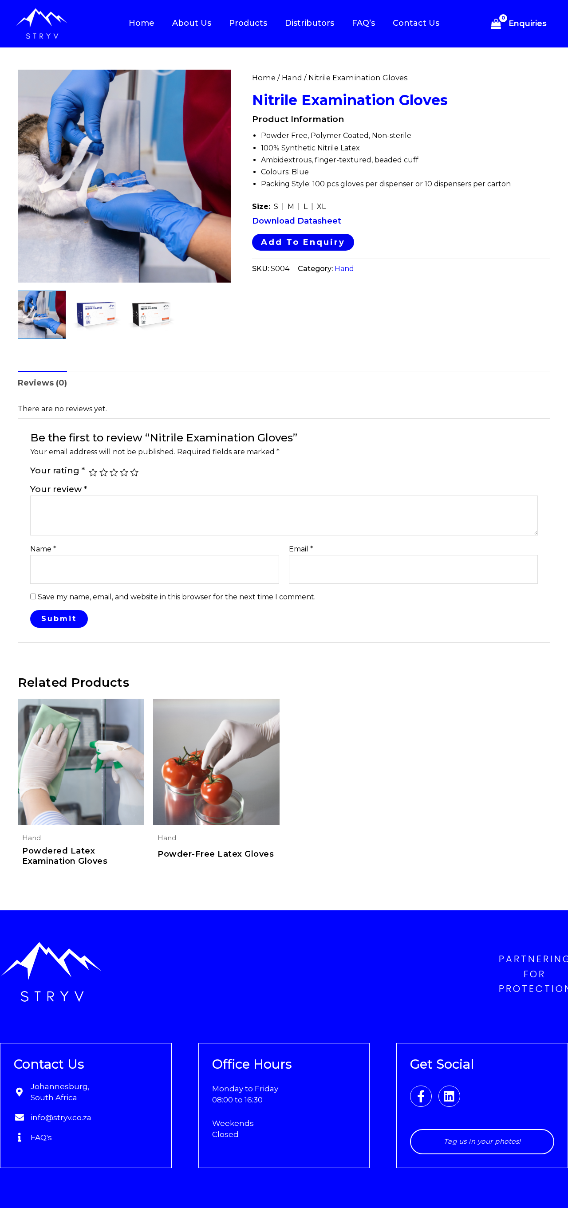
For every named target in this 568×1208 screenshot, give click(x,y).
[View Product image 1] (42, 315)
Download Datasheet (296, 221)
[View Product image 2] (97, 315)
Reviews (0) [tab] (42, 383)
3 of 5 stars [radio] (114, 472)
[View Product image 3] (152, 315)
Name (43, 549)
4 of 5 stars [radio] (124, 472)
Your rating (57, 470)
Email (301, 549)
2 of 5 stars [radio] (103, 472)
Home (264, 77)
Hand (292, 77)
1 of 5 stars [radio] (93, 472)
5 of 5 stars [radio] (134, 472)
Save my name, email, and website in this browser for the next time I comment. (177, 597)
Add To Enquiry (303, 242)
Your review (58, 489)
